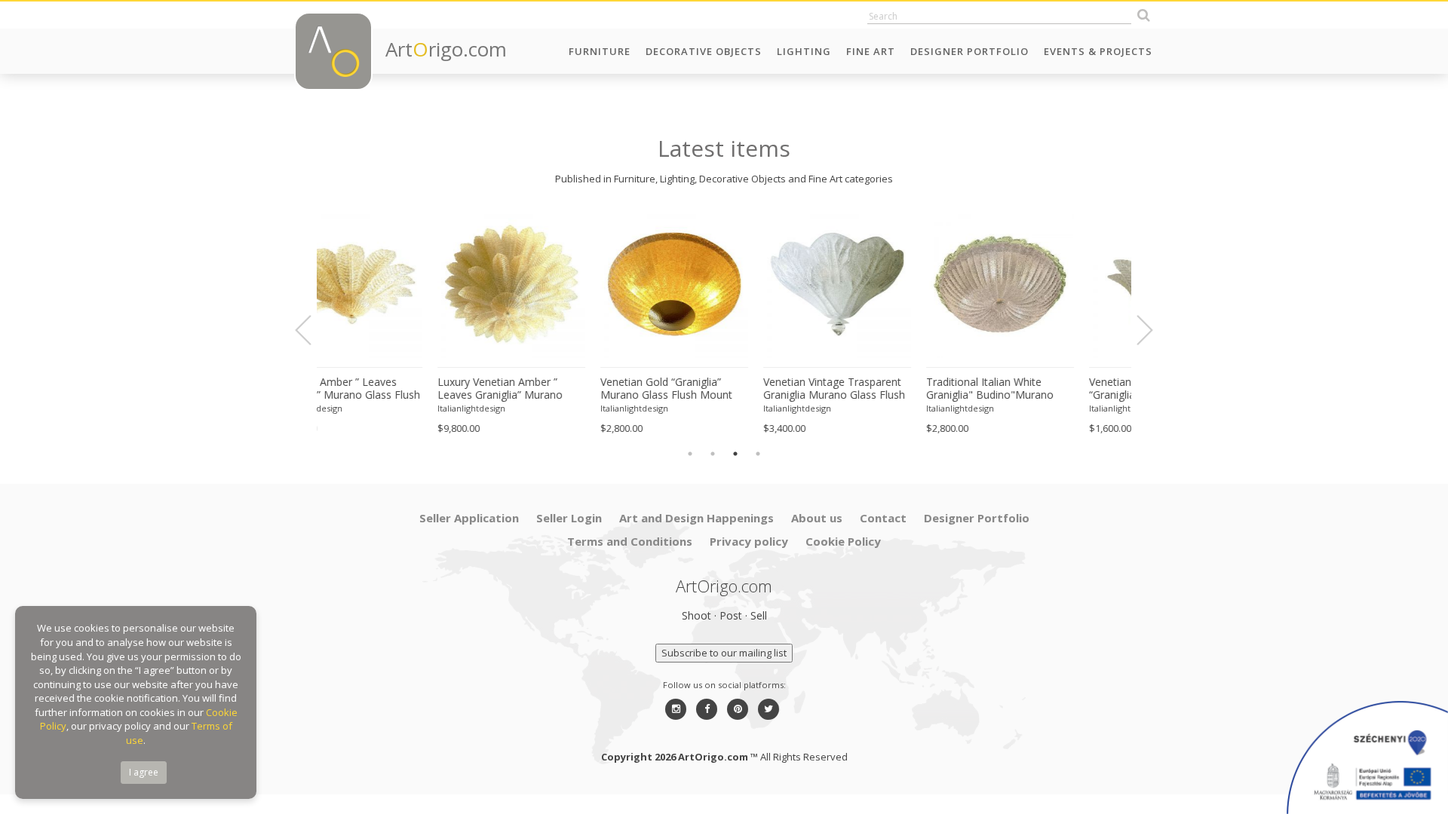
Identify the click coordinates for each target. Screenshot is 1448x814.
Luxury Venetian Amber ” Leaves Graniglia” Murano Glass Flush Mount (386, 388)
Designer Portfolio (969, 51)
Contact (883, 517)
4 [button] (757, 453)
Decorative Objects (704, 51)
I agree (143, 772)
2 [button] (712, 453)
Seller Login (569, 517)
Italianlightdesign (358, 408)
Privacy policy (749, 541)
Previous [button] (312, 330)
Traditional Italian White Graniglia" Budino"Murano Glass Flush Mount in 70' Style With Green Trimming (886, 388)
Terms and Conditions (629, 541)
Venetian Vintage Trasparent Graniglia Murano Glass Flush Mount (721, 388)
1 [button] (690, 453)
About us (816, 517)
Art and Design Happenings (696, 517)
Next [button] (1136, 330)
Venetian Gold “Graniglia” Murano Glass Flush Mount (553, 388)
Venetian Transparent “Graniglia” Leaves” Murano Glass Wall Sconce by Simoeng (1042, 388)
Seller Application (469, 517)
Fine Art (870, 51)
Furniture (599, 51)
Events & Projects (1098, 51)
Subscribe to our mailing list (724, 652)
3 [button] (735, 453)
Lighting (804, 51)
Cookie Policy (843, 541)
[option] (398, 322)
